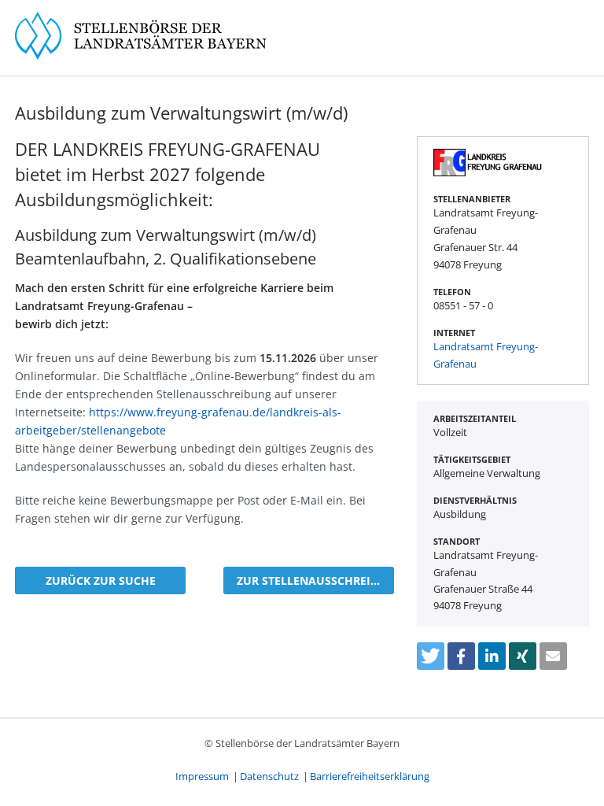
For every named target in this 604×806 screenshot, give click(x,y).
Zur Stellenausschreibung (315, 580)
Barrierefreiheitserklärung (369, 776)
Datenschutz (269, 776)
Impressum (202, 776)
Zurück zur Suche (101, 580)
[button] (430, 656)
